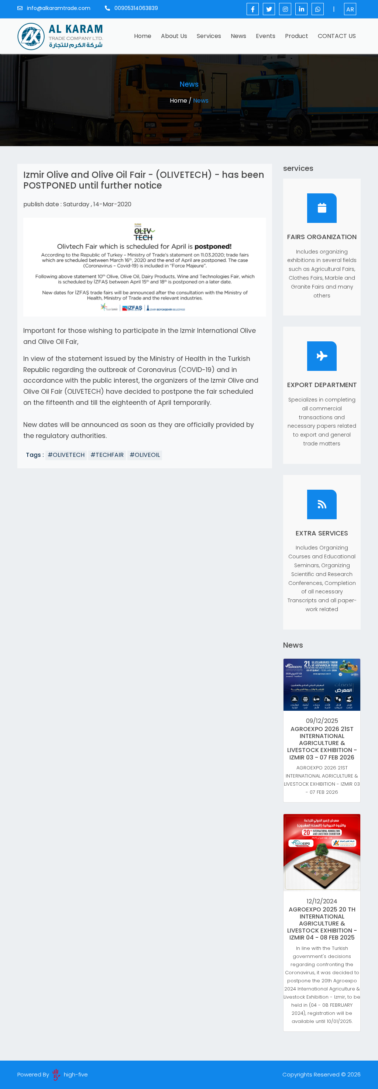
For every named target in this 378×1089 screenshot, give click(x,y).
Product (296, 36)
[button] (41, 267)
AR (350, 9)
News (238, 36)
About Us (174, 36)
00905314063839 (135, 8)
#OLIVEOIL (145, 455)
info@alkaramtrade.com (57, 8)
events (265, 36)
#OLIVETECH (66, 455)
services (209, 36)
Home (144, 35)
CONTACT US (337, 36)
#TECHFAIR (107, 455)
